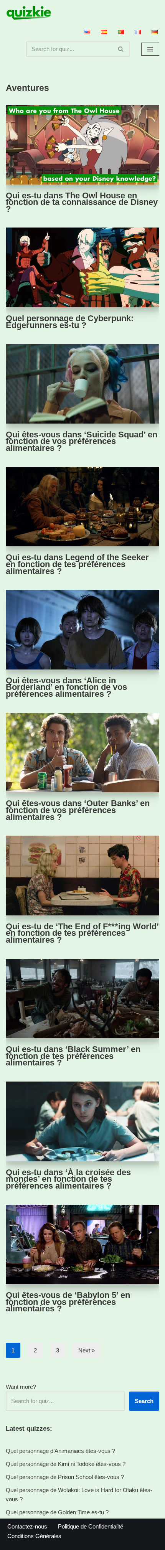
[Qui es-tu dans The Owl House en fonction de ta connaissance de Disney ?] (82, 145)
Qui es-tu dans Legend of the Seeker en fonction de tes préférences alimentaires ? (77, 563)
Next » (86, 1350)
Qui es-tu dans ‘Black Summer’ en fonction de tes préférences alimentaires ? (73, 1055)
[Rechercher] (121, 49)
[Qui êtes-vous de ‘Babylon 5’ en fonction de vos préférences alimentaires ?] (82, 1245)
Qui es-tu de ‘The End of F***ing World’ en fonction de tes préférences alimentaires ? (82, 933)
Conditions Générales (34, 1536)
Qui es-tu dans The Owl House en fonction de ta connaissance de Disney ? (82, 202)
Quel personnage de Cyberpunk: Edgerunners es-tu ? (70, 321)
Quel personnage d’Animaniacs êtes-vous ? (60, 1451)
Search (144, 1401)
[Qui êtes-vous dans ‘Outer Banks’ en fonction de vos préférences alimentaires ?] (82, 753)
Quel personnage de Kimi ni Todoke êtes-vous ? (65, 1464)
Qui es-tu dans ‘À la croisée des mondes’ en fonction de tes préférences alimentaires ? (68, 1179)
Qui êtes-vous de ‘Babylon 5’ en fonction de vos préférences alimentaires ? (68, 1301)
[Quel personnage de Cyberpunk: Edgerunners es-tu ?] (82, 267)
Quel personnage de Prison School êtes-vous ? (65, 1477)
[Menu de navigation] (150, 49)
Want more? (21, 1386)
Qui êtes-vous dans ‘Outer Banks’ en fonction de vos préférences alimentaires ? (78, 809)
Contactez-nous (27, 1526)
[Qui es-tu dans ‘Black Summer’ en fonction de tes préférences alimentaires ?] (82, 999)
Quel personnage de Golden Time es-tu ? (57, 1512)
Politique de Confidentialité (90, 1526)
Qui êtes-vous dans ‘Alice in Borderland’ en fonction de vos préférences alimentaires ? (66, 687)
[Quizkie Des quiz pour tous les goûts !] (29, 12)
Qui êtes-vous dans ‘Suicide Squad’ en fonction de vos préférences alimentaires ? (81, 441)
